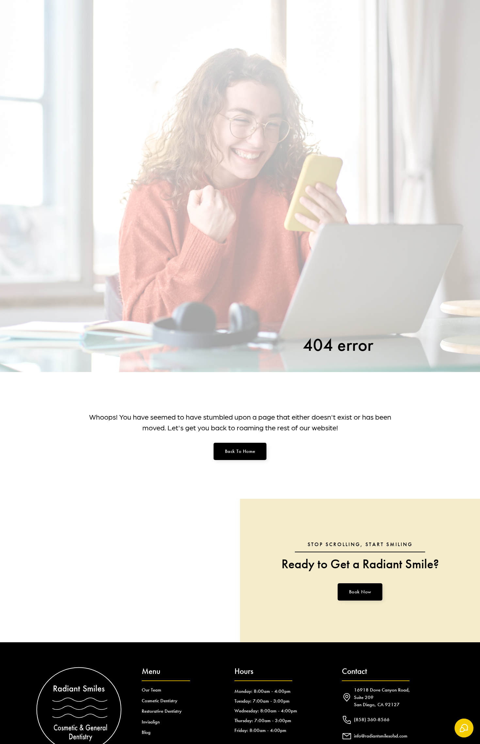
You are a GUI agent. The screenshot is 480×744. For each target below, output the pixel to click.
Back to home (240, 451)
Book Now (360, 591)
